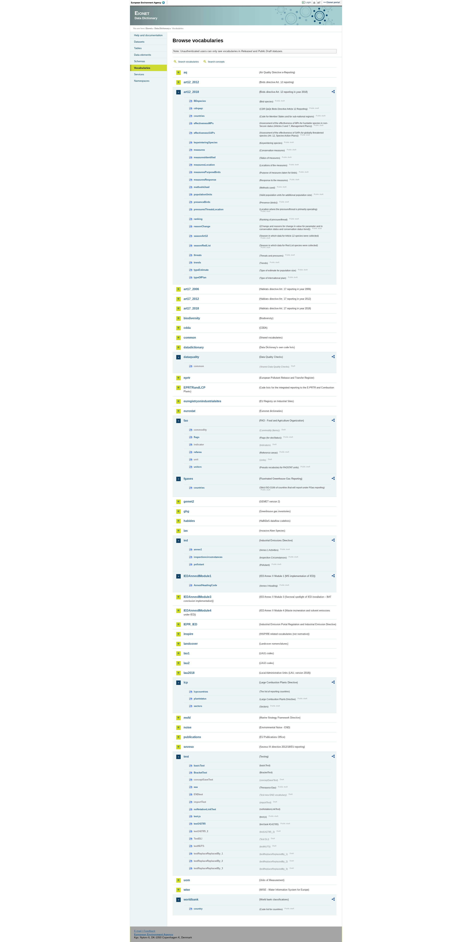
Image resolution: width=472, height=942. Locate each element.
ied (186, 540)
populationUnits (203, 194)
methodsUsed (201, 187)
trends (197, 262)
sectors (198, 706)
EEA (149, 2)
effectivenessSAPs (204, 132)
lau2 (187, 663)
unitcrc (198, 466)
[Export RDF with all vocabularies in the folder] (333, 92)
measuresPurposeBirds (207, 172)
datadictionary (194, 347)
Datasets (139, 41)
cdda (187, 327)
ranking (198, 219)
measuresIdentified (205, 157)
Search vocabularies (188, 62)
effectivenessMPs (204, 123)
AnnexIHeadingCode (205, 585)
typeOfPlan (200, 277)
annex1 (198, 549)
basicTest (199, 765)
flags (196, 437)
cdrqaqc (198, 108)
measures (199, 149)
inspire (188, 633)
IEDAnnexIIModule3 (197, 596)
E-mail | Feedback (144, 930)
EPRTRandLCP (194, 387)
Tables (138, 48)
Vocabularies (142, 67)
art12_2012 (191, 82)
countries (199, 116)
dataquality (191, 357)
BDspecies (200, 101)
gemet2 (189, 501)
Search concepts (216, 62)
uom (187, 880)
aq (185, 72)
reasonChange (202, 226)
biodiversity (192, 318)
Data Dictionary (162, 28)
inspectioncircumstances (208, 557)
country (198, 908)
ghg (186, 511)
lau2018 (189, 672)
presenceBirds (202, 202)
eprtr (187, 377)
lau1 (187, 653)
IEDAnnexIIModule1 (197, 576)
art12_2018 (191, 91)
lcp (186, 682)
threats (198, 255)
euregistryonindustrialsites (202, 401)
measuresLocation (204, 164)
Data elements (142, 54)
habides (189, 520)
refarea (198, 452)
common (190, 337)
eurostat (189, 411)
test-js (197, 816)
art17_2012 (191, 298)
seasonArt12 (201, 236)
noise (187, 727)
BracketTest (200, 772)
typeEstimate (201, 270)
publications (192, 737)
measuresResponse (205, 179)
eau (196, 787)
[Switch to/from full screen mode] (319, 2)
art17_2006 (191, 289)
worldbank (191, 899)
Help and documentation (148, 35)
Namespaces (141, 80)
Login (308, 2)
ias (186, 530)
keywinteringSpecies (205, 142)
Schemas (139, 61)
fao (186, 420)
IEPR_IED (190, 624)
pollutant (199, 564)
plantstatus (200, 698)
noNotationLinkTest (205, 809)
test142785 (200, 823)
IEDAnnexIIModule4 (197, 610)
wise (187, 889)
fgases (188, 478)
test (186, 756)
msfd (187, 717)
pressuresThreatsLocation (208, 209)
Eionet (149, 28)
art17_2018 (191, 308)
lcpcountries (201, 691)
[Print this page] (315, 2)
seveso (189, 746)
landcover (191, 643)
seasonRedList (202, 245)
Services (139, 74)
